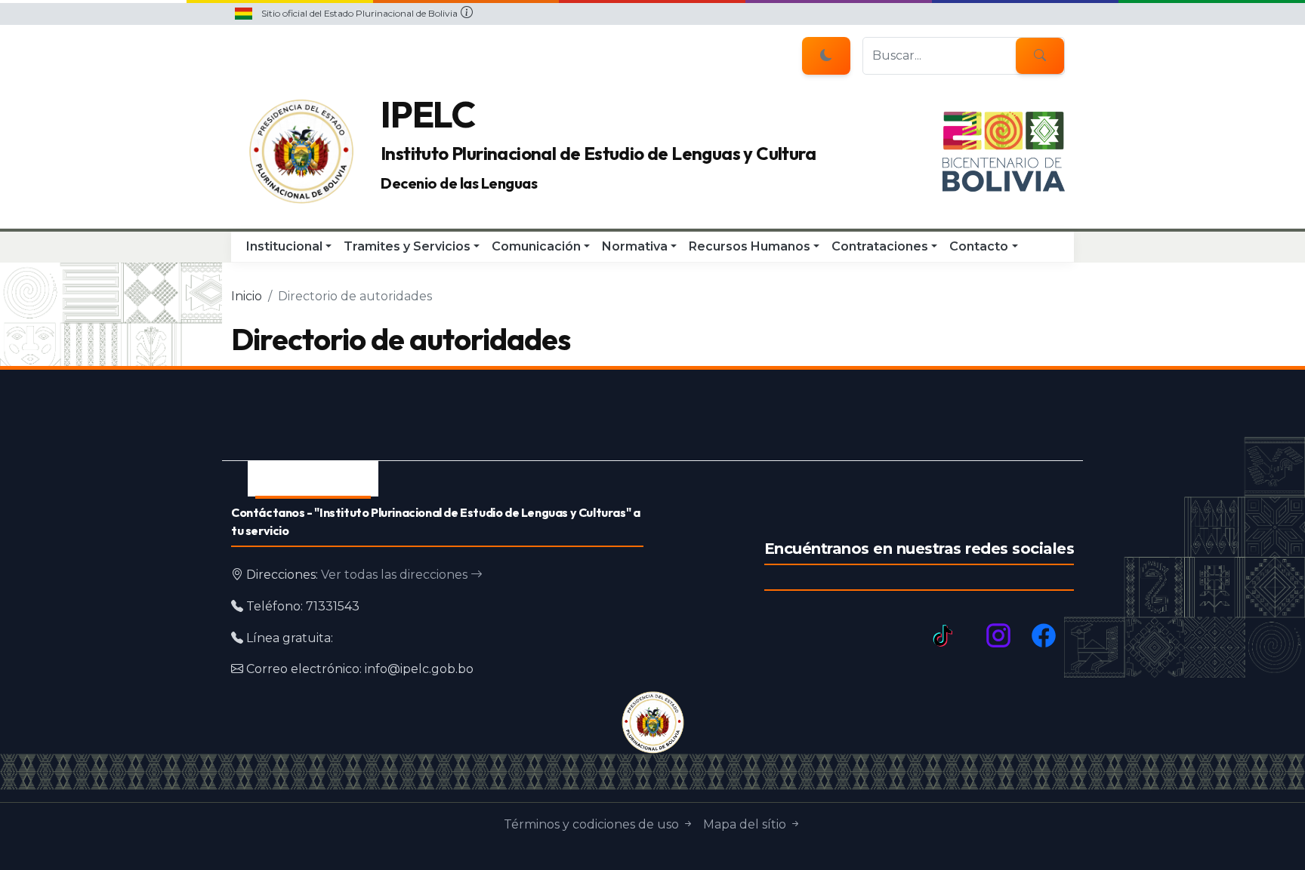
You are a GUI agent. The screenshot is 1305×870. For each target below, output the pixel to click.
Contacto (978, 246)
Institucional (284, 246)
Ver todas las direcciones (395, 574)
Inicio (246, 296)
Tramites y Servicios (407, 246)
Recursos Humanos (749, 246)
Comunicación (536, 246)
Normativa (635, 246)
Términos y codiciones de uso (593, 824)
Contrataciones (879, 246)
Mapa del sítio (746, 824)
